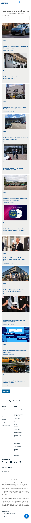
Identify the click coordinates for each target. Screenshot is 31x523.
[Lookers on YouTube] (11, 462)
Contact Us (4, 419)
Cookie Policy (17, 418)
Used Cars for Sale (6, 516)
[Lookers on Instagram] (15, 462)
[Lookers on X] (6, 462)
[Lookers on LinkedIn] (20, 462)
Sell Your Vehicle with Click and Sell (9, 513)
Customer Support (18, 421)
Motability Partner (18, 446)
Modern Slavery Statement (17, 436)
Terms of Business (18, 432)
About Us (4, 409)
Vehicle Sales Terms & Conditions (18, 415)
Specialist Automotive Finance (18, 450)
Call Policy (4, 422)
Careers (3, 413)
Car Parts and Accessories (7, 515)
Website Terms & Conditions (18, 410)
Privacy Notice (17, 429)
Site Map (16, 440)
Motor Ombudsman (6, 425)
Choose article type (5, 15)
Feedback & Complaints (16, 425)
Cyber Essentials (5, 416)
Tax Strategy (17, 443)
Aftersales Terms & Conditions (18, 454)
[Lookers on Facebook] (2, 462)
